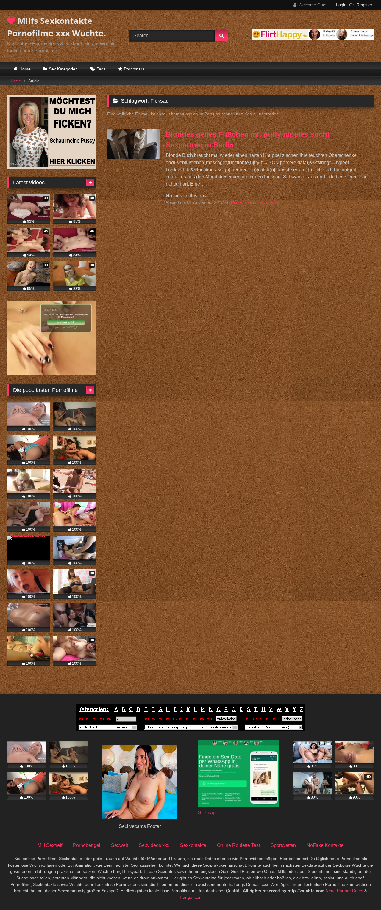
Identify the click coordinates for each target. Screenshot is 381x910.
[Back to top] (362, 892)
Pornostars (134, 69)
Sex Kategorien (63, 69)
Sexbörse (269, 202)
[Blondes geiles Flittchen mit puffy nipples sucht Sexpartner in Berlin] (133, 157)
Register (364, 4)
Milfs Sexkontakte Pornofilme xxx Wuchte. (56, 27)
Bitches (236, 202)
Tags (101, 69)
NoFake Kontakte (325, 845)
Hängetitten (191, 897)
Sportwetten (283, 845)
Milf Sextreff (50, 845)
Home (25, 69)
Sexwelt (119, 845)
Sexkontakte (193, 845)
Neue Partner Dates (344, 890)
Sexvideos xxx (154, 845)
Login (341, 4)
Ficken (251, 202)
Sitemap (207, 812)
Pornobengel (86, 845)
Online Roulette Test (238, 845)
